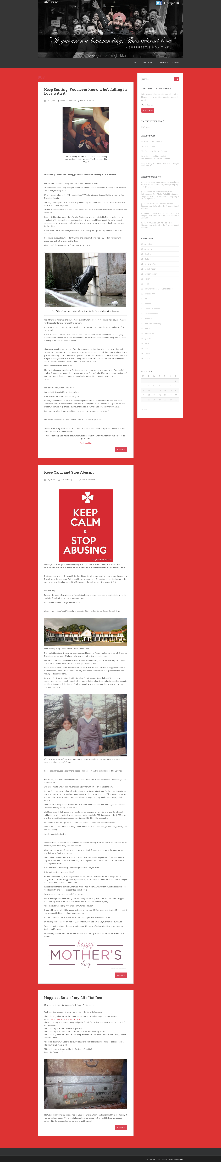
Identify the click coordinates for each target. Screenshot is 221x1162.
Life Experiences (162, 63)
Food (136, 63)
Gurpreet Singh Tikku (68, 101)
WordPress (179, 1159)
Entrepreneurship (152, 274)
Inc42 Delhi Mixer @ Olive (151, 141)
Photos (148, 328)
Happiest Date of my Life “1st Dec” (73, 997)
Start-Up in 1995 (148, 146)
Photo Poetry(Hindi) (153, 323)
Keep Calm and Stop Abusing (69, 472)
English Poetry (150, 269)
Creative (148, 254)
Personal (176, 63)
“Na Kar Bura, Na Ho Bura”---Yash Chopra (161, 182)
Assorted (148, 244)
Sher (146, 348)
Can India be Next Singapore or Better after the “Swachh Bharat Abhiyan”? (160, 205)
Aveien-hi (148, 249)
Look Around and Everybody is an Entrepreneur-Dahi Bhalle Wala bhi (155, 157)
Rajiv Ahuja (149, 223)
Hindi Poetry (147, 63)
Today (147, 353)
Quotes (148, 338)
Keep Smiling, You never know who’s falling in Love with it (85, 91)
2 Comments (89, 1005)
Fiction (147, 279)
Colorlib (163, 1159)
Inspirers (148, 304)
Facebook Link (86, 443)
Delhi (147, 259)
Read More (121, 450)
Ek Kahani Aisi (150, 264)
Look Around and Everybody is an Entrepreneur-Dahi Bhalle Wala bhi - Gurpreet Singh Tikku (160, 194)
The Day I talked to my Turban (154, 151)
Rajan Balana (149, 203)
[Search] (176, 79)
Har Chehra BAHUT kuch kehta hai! (159, 289)
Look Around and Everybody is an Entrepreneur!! (160, 197)
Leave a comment (87, 101)
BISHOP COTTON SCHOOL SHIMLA (65, 1019)
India (146, 299)
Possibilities (149, 333)
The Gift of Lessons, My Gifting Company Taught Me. (159, 185)
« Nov (144, 409)
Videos (147, 358)
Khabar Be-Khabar (152, 308)
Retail (147, 343)
